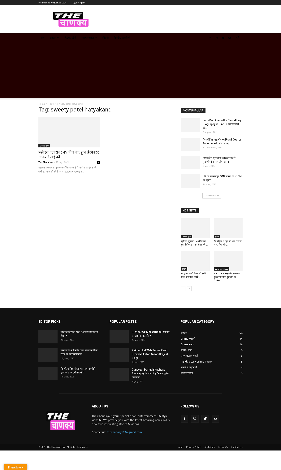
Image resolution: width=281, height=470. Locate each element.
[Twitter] (223, 37)
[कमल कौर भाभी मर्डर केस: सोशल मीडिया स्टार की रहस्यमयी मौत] (48, 355)
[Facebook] (210, 37)
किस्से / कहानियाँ (122, 38)
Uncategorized (221, 269)
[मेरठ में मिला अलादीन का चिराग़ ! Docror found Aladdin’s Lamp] (190, 144)
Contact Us (237, 447)
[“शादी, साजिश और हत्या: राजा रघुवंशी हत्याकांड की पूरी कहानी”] (48, 373)
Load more (210, 195)
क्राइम (53, 38)
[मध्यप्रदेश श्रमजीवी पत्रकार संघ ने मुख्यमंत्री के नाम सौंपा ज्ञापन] (190, 162)
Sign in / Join (79, 2)
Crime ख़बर (44, 145)
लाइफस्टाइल (88, 38)
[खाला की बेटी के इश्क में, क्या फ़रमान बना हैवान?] (48, 336)
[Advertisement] (140, 71)
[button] (238, 38)
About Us (223, 447)
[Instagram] (216, 37)
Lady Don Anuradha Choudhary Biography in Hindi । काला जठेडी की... (222, 124)
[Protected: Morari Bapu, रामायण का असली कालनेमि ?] (119, 336)
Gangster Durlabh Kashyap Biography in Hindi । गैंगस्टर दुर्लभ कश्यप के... (150, 373)
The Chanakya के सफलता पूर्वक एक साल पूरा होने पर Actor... (227, 277)
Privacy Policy (193, 447)
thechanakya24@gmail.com (124, 432)
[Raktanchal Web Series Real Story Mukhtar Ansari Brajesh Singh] (119, 355)
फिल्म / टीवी (70, 38)
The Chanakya (45, 162)
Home (41, 103)
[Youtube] (229, 37)
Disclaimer (209, 447)
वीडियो (105, 38)
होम (42, 38)
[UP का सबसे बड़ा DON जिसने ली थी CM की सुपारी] (190, 181)
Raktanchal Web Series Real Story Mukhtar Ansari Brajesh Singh (150, 354)
